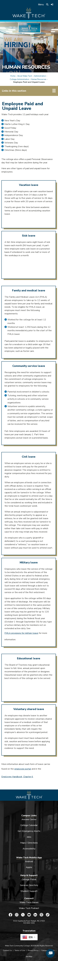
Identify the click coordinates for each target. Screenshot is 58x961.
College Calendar (29, 825)
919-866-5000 (29, 923)
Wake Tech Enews (29, 902)
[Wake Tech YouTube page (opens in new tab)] (29, 914)
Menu (41, 4)
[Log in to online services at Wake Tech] (52, 4)
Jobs (29, 836)
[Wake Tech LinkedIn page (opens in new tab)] (35, 914)
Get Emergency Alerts (29, 831)
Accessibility (29, 848)
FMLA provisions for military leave (21, 633)
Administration (40, 76)
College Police (29, 879)
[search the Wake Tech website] (47, 4)
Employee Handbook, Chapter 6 (17, 776)
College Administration (19, 79)
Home (12, 76)
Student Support (29, 891)
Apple (29, 867)
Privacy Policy (33, 950)
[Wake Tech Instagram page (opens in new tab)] (17, 914)
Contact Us (7, 950)
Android (29, 861)
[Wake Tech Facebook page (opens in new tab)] (10, 914)
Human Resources (26, 67)
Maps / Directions (29, 842)
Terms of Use (19, 950)
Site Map (29, 956)
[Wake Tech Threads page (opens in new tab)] (41, 914)
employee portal (22, 768)
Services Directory (29, 885)
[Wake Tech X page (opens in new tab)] (23, 914)
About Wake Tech (24, 76)
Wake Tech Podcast (29, 908)
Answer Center (29, 819)
